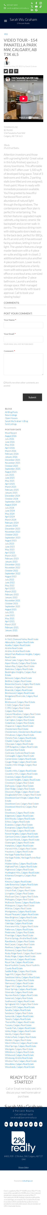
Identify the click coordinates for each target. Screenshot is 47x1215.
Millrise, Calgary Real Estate (18, 908)
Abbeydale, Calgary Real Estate (19, 642)
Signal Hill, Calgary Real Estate (19, 986)
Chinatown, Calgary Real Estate (19, 735)
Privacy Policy (23, 1167)
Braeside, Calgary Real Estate (19, 690)
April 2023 (10, 552)
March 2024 (10, 519)
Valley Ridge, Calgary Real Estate (20, 1031)
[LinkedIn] (35, 1124)
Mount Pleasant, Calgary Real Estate (22, 914)
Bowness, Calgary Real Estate (18, 687)
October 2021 (11, 603)
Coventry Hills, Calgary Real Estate (21, 774)
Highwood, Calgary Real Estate (19, 869)
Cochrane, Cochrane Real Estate (20, 753)
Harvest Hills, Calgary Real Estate (21, 848)
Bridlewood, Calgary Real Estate (20, 702)
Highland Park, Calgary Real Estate (21, 866)
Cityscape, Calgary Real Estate (19, 744)
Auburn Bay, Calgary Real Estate (19, 666)
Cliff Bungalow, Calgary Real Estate (21, 747)
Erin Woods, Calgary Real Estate (20, 818)
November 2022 (12, 567)
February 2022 (12, 594)
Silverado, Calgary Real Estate (19, 992)
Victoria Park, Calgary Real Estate (20, 1037)
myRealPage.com (27, 1181)
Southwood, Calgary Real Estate (19, 1001)
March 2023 (10, 555)
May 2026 (9, 445)
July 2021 (9, 612)
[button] (11, 5)
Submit (32, 397)
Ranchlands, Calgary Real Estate (20, 941)
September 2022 (12, 573)
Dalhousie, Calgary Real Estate (19, 786)
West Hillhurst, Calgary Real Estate (21, 1043)
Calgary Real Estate (14, 711)
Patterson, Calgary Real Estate (19, 929)
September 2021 (12, 606)
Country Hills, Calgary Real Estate (20, 771)
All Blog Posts (11, 412)
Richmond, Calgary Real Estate (19, 950)
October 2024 (11, 498)
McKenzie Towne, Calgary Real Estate (22, 902)
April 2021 (10, 621)
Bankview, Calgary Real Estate (19, 669)
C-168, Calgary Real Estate (17, 705)
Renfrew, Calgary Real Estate (18, 947)
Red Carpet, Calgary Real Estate (20, 944)
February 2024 (12, 522)
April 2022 (10, 588)
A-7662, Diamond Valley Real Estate (21, 639)
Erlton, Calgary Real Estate (17, 821)
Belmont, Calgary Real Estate (18, 678)
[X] (21, 1124)
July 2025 (9, 475)
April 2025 (10, 484)
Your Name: (9, 320)
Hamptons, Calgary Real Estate (19, 845)
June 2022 (10, 582)
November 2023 (12, 531)
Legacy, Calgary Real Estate (17, 887)
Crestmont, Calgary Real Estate (19, 783)
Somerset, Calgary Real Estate (19, 998)
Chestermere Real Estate (16, 729)
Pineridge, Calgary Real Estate (19, 935)
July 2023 (9, 543)
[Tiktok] (31, 1124)
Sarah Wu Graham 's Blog (16, 421)
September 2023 (12, 537)
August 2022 (11, 576)
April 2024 (10, 516)
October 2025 (11, 466)
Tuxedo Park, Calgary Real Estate (20, 1028)
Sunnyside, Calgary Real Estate (19, 1016)
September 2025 (12, 468)
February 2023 (12, 558)
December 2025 (12, 460)
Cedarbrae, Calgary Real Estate (19, 723)
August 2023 (11, 540)
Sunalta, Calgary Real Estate (18, 1010)
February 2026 (12, 454)
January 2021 (11, 630)
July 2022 (9, 579)
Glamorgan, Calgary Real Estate (19, 842)
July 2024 (9, 507)
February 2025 (12, 490)
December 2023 (12, 528)
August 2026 (11, 436)
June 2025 (10, 477)
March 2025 (10, 486)
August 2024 (11, 504)
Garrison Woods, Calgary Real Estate (22, 839)
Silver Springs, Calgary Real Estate (21, 989)
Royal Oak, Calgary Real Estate (19, 962)
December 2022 (12, 564)
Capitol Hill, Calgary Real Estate (20, 717)
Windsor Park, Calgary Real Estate (21, 1061)
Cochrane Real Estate (15, 750)
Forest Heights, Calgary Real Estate (21, 833)
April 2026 (10, 448)
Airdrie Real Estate (14, 648)
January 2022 (11, 597)
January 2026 (11, 457)
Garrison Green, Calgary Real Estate (22, 836)
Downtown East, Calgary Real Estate (22, 803)
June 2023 (10, 546)
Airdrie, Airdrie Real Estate (17, 651)
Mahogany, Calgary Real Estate (19, 899)
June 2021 (10, 615)
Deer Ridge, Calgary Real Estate (20, 788)
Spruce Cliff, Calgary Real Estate (20, 1007)
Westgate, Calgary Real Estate (19, 1049)
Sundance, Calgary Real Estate (19, 1013)
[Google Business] (40, 1124)
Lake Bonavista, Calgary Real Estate (21, 884)
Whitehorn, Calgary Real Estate (19, 1052)
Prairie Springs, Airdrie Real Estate (21, 938)
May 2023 (9, 549)
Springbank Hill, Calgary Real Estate (21, 1004)
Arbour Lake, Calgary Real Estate (20, 660)
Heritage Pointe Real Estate (18, 854)
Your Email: (9, 334)
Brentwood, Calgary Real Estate (19, 693)
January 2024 (11, 525)
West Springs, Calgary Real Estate (20, 1046)
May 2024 (9, 513)
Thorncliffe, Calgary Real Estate (19, 1022)
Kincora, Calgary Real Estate (18, 881)
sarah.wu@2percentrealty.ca (18, 8)
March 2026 (10, 451)
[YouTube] (26, 1124)
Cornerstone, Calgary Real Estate (20, 759)
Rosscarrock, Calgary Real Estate (20, 959)
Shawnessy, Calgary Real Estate (19, 980)
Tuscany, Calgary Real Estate (18, 1025)
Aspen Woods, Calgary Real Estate (21, 663)
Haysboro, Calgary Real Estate (19, 851)
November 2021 (12, 600)
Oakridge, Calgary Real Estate (19, 923)
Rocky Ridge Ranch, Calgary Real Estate (23, 953)
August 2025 (11, 472)
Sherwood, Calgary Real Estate (19, 983)
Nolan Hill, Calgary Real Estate (19, 920)
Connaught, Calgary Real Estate (19, 756)
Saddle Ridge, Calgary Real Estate (20, 971)
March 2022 (10, 591)
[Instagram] (16, 1124)
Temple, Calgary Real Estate (18, 1019)
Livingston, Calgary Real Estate (19, 893)
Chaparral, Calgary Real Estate (19, 726)
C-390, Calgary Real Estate (17, 708)
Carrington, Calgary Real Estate (19, 720)
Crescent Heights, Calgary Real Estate (22, 779)
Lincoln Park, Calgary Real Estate (20, 890)
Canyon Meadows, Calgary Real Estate (23, 714)
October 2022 (11, 570)
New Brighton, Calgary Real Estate (21, 917)
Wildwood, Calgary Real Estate (19, 1055)
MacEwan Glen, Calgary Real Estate (21, 896)
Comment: (9, 351)
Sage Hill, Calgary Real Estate (18, 974)
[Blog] (6, 1124)
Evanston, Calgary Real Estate (19, 824)
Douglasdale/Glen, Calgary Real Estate (23, 794)
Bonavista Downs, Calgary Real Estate (22, 684)
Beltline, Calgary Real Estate (18, 681)
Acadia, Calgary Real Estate (17, 645)
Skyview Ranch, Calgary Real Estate (21, 995)
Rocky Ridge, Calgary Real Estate (20, 956)
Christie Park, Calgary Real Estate (20, 738)
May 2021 (9, 618)
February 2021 (12, 627)
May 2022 (9, 585)
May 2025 (9, 481)
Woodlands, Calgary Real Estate (20, 1067)
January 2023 (11, 561)
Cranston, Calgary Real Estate (19, 777)
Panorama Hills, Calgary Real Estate (21, 926)
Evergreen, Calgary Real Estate (19, 827)
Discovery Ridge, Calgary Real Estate (22, 792)
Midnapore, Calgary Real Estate (19, 905)
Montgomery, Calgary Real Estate (20, 911)
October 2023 (11, 534)
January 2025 (11, 492)
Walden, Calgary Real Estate (18, 1040)
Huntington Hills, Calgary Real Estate (22, 872)
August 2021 (11, 609)
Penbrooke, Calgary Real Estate (19, 932)
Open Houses (11, 418)
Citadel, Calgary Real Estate (18, 741)
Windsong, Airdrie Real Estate (19, 1058)
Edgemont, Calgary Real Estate (19, 815)
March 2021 (10, 624)
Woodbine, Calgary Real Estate (19, 1064)
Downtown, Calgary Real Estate (19, 812)
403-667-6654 (12, 5)
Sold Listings (11, 424)
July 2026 (9, 439)
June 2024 (10, 510)
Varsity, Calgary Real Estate (17, 1034)
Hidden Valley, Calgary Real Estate (21, 863)
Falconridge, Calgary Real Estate (20, 830)
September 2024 (12, 501)
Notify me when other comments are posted (21, 384)
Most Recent (11, 433)
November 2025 (12, 463)
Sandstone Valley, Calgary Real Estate (22, 977)
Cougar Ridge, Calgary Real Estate (21, 762)
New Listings (11, 415)
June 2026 (10, 442)
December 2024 (12, 495)
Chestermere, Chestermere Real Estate (23, 732)
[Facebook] (11, 1124)
